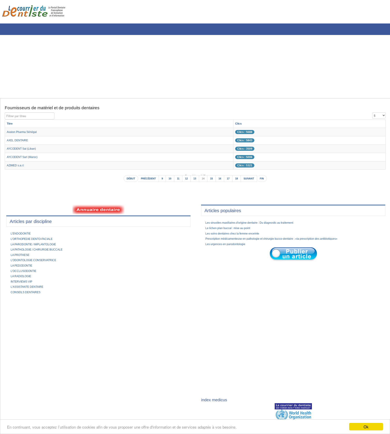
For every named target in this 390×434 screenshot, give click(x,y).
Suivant (252, 180)
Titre (10, 125)
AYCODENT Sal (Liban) (23, 150)
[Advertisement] (137, 66)
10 (169, 180)
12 (186, 180)
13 (195, 180)
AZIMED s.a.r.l (17, 167)
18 (239, 180)
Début (126, 180)
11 (177, 180)
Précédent (146, 180)
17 (230, 180)
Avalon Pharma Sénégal (24, 133)
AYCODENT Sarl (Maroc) (25, 158)
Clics (251, 125)
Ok (366, 426)
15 (212, 180)
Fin (267, 180)
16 (221, 180)
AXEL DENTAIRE (19, 142)
